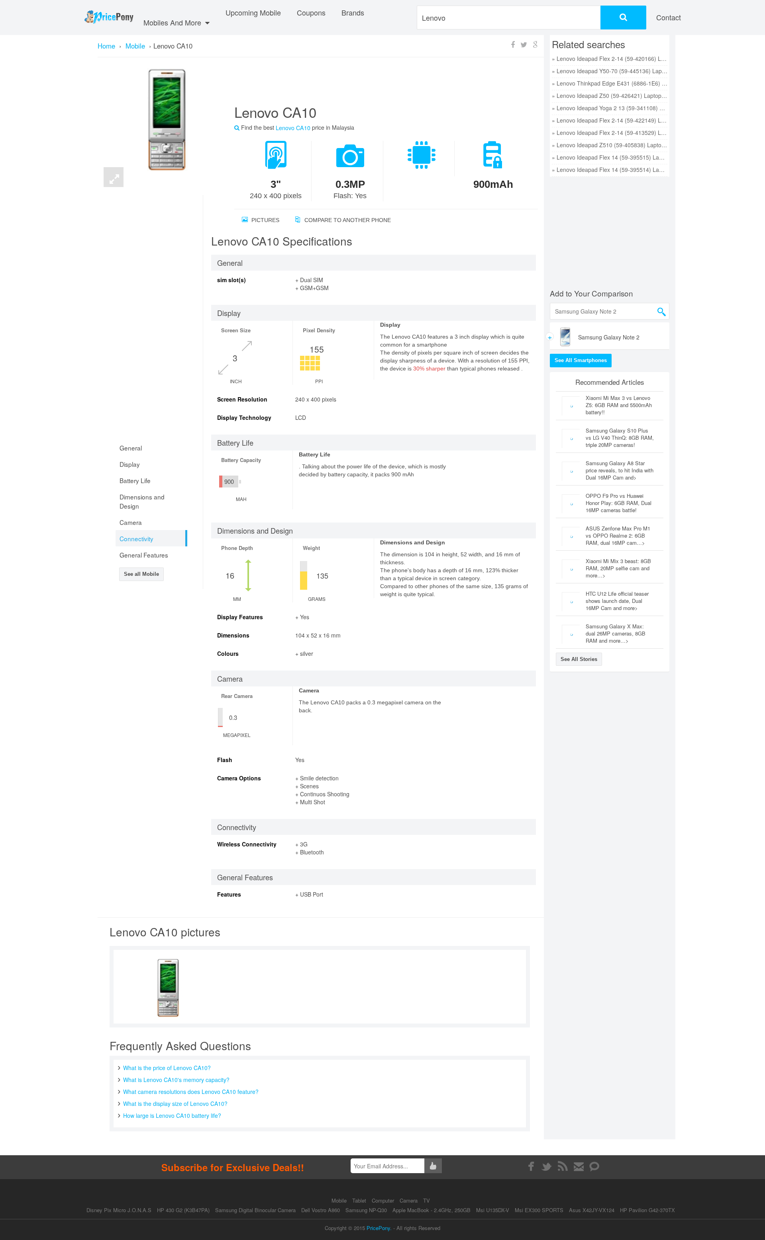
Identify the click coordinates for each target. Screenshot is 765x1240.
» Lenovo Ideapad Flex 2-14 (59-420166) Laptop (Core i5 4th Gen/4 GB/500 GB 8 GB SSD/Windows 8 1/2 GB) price (609, 58)
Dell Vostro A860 (320, 1210)
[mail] (579, 1166)
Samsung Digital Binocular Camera (255, 1210)
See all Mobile (141, 574)
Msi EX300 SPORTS (539, 1210)
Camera (409, 1200)
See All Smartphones (581, 360)
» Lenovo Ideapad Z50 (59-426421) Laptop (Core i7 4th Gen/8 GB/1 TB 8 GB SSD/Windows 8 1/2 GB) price (609, 95)
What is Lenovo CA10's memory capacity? (176, 1080)
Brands (352, 12)
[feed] (563, 1166)
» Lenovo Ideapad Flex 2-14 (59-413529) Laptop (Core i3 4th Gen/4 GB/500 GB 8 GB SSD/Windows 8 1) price (609, 132)
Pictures (264, 220)
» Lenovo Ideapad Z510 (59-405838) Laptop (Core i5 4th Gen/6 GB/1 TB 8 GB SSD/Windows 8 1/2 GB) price (609, 145)
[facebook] (531, 1166)
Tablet (360, 1200)
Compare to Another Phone (347, 220)
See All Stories (579, 659)
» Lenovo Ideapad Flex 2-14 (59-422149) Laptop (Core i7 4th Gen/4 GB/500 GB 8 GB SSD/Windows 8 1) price (609, 120)
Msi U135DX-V (492, 1210)
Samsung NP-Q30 (366, 1210)
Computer (384, 1200)
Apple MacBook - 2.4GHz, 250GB (431, 1210)
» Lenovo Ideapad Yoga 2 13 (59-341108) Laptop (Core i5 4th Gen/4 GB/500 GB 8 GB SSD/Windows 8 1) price (609, 108)
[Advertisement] (376, 84)
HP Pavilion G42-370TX (647, 1210)
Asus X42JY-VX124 (591, 1210)
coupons (311, 12)
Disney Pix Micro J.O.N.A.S (118, 1210)
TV (426, 1200)
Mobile (340, 1200)
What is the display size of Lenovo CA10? (175, 1103)
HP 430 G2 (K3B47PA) (183, 1210)
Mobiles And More (173, 22)
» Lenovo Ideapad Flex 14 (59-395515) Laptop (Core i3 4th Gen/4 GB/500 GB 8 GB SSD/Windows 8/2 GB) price (609, 157)
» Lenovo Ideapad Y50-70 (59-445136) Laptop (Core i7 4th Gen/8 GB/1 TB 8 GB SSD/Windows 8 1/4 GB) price (609, 71)
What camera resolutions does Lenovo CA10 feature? (191, 1092)
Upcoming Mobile (253, 12)
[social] (595, 1166)
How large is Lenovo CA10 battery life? (172, 1115)
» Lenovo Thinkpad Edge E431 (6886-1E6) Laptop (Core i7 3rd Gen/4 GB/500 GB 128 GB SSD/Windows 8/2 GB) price (609, 83)
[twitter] (547, 1166)
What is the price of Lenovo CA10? (167, 1068)
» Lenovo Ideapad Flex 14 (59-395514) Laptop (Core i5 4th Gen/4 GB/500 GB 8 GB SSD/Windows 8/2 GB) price (609, 170)
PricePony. (379, 1228)
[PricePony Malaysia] (108, 17)
